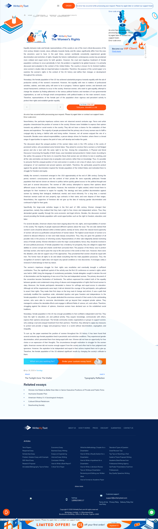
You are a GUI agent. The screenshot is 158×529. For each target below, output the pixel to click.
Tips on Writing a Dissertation (90, 470)
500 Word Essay (28, 460)
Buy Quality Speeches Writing (119, 473)
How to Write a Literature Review (91, 467)
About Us (72, 428)
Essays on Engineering (59, 454)
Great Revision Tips (115, 451)
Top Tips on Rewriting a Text (119, 454)
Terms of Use (103, 502)
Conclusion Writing (57, 460)
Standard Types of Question (118, 447)
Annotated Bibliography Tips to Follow (35, 467)
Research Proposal (28, 463)
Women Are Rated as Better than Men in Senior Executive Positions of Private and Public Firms (66, 390)
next (102, 374)
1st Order (87, 104)
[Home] (35, 429)
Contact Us (128, 428)
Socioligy (40, 370)
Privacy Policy (114, 502)
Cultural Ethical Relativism (38, 401)
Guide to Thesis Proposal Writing (120, 457)
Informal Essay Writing (59, 457)
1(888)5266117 (77, 500)
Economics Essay (57, 447)
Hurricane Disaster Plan (37, 394)
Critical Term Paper (57, 467)
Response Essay (28, 451)
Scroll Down (145, 49)
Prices (95, 428)
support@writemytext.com (116, 498)
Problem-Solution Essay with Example (35, 457)
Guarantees (116, 428)
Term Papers (26, 447)
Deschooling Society (36, 405)
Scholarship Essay (28, 454)
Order (68, 6)
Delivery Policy (125, 502)
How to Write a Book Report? (61, 463)
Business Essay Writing (59, 451)
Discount (104, 428)
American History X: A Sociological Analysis (45, 397)
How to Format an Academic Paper (92, 480)
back (28, 374)
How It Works (84, 428)
